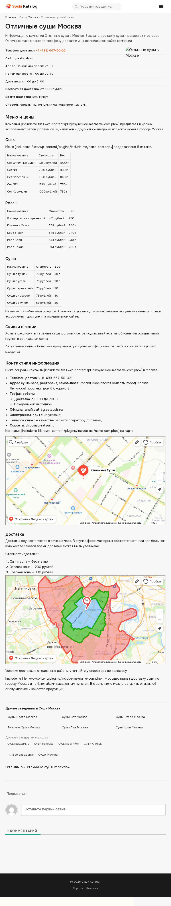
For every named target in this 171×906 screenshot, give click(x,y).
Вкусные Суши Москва (24, 727)
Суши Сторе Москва (130, 717)
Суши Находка (43, 744)
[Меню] (161, 6)
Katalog (21, 6)
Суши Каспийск (68, 744)
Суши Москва (28, 17)
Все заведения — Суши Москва (35, 754)
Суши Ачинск (93, 744)
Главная (10, 17)
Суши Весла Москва (22, 717)
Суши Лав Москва (75, 727)
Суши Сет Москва (75, 717)
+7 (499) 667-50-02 (50, 50)
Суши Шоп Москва (129, 727)
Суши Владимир (18, 744)
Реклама (92, 888)
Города (78, 888)
